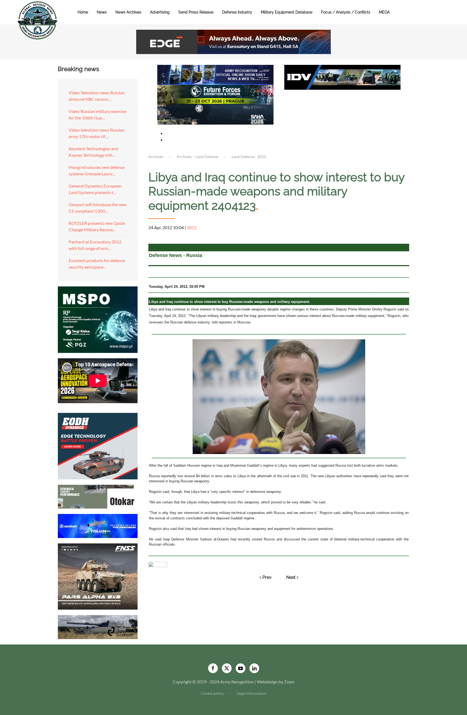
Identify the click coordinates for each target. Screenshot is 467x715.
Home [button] (83, 12)
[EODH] (98, 445)
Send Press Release (196, 12)
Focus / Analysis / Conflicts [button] (345, 12)
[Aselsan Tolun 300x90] (98, 525)
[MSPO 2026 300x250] (98, 319)
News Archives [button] (128, 12)
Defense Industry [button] (237, 12)
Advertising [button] (160, 12)
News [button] (102, 12)
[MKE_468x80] (215, 113)
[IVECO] (342, 76)
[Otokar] (98, 496)
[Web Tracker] (157, 563)
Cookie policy (212, 693)
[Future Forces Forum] (215, 93)
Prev (267, 577)
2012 (191, 227)
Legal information (251, 693)
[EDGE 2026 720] (233, 41)
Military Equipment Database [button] (286, 12)
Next (290, 577)
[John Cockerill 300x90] (98, 626)
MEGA (384, 12)
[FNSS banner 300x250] (98, 576)
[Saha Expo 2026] (215, 74)
